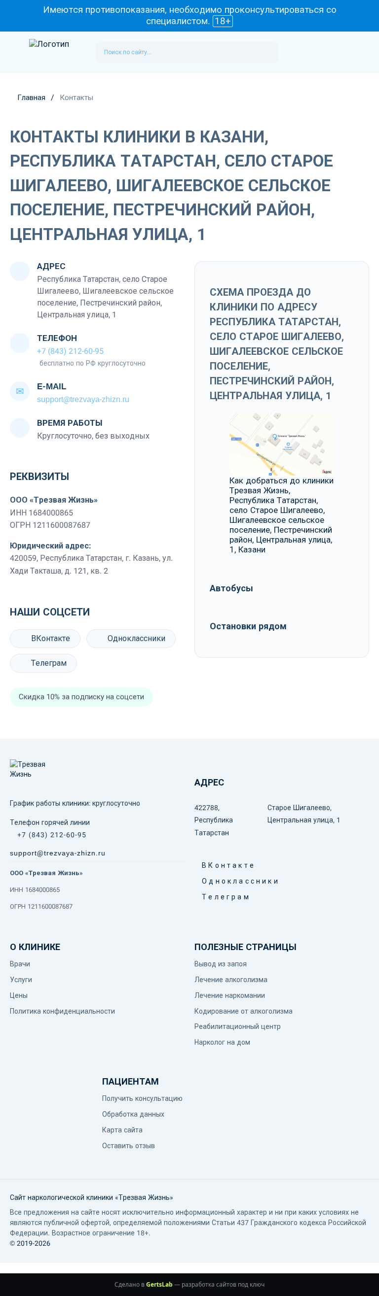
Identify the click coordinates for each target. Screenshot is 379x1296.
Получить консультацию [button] (142, 1098)
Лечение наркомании (229, 995)
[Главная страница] (57, 52)
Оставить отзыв (128, 1146)
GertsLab (159, 1284)
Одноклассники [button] (205, 881)
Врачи (20, 964)
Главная (31, 97)
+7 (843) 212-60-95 (70, 351)
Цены (19, 995)
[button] (14, 52)
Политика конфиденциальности (62, 1011)
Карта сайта (122, 1130)
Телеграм (49, 663)
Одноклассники (136, 638)
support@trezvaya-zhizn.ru (83, 399)
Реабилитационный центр (237, 1026)
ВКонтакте (50, 638)
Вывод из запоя (220, 964)
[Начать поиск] (266, 52)
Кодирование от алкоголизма (243, 1011)
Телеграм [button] (205, 897)
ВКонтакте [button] (205, 865)
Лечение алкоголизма (230, 980)
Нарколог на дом (222, 1042)
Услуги (21, 980)
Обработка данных (133, 1114)
